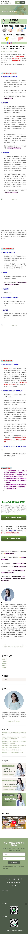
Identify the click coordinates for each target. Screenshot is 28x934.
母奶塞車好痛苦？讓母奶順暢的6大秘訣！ (12, 750)
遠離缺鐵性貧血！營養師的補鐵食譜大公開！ (13, 752)
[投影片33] (14, 337)
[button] (26, 2)
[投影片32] (14, 211)
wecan (14, 931)
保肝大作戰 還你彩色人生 (11, 192)
